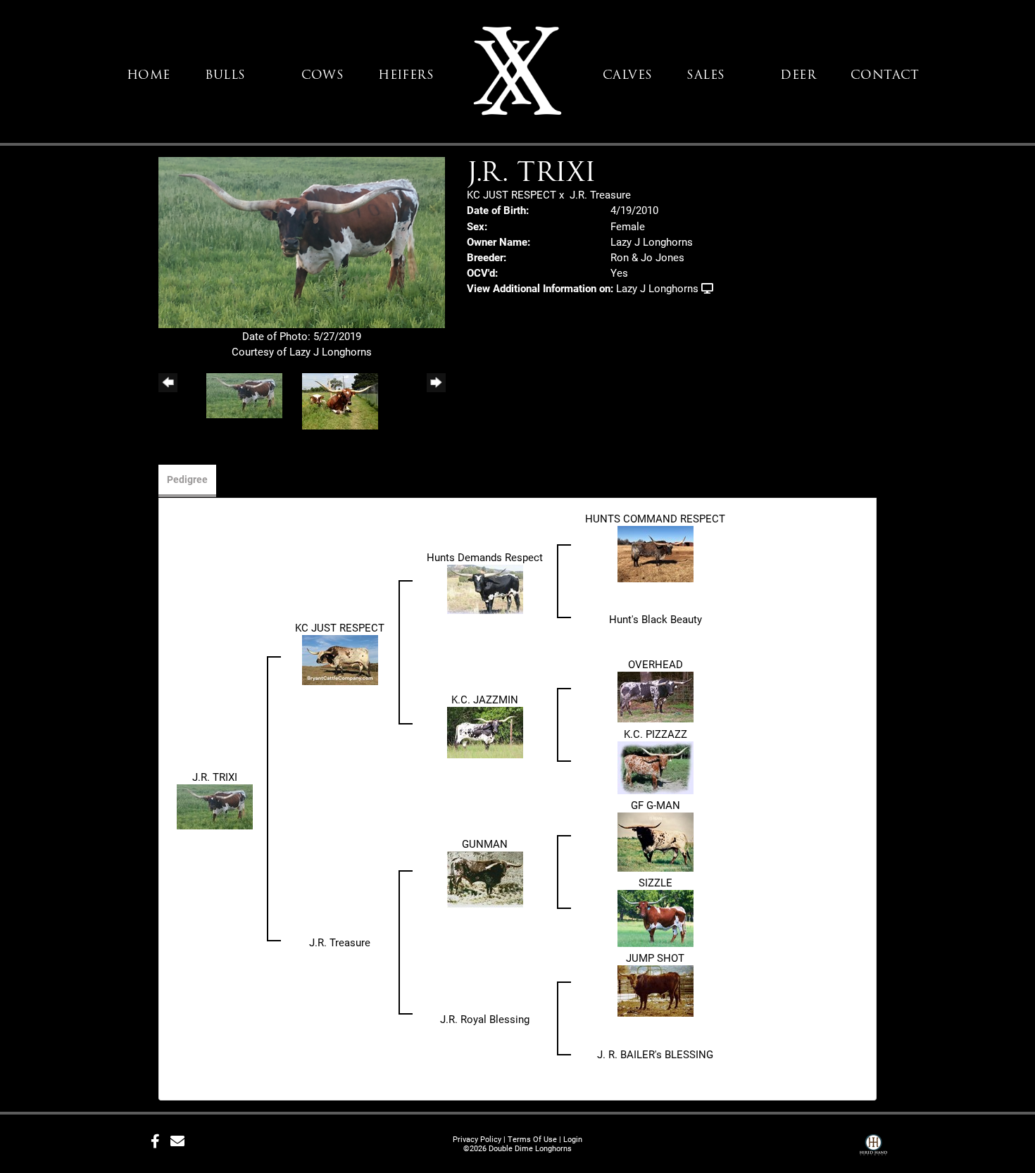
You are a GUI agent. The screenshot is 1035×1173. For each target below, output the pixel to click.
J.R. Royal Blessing (484, 1019)
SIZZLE (655, 882)
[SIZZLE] (655, 917)
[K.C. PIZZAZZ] (655, 766)
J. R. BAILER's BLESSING (655, 1054)
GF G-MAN (655, 805)
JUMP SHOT (655, 958)
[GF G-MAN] (655, 841)
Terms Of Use (532, 1139)
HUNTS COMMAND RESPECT (655, 518)
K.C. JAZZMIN (484, 699)
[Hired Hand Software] (873, 1146)
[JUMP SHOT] (655, 990)
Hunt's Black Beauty (655, 619)
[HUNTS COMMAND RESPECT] (655, 553)
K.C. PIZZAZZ (655, 734)
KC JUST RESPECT (511, 194)
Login (572, 1139)
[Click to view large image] (301, 241)
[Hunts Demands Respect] (485, 588)
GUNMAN (485, 843)
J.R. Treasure (600, 194)
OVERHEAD (655, 664)
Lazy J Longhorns (657, 288)
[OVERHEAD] (655, 696)
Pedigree (187, 479)
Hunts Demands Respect (485, 557)
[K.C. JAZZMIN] (485, 731)
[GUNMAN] (485, 878)
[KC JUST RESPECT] (340, 658)
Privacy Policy (477, 1139)
